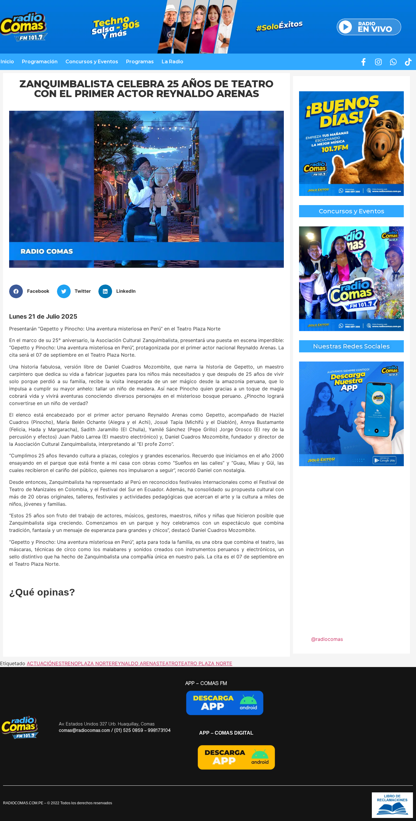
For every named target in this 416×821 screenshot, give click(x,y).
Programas (140, 62)
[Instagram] (378, 61)
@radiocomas (327, 639)
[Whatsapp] (393, 61)
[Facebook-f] (363, 61)
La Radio (172, 62)
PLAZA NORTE (95, 663)
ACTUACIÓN (41, 663)
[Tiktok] (408, 61)
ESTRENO (66, 663)
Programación (40, 62)
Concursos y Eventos (91, 62)
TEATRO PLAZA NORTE (205, 663)
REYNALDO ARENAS (135, 663)
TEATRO (168, 663)
